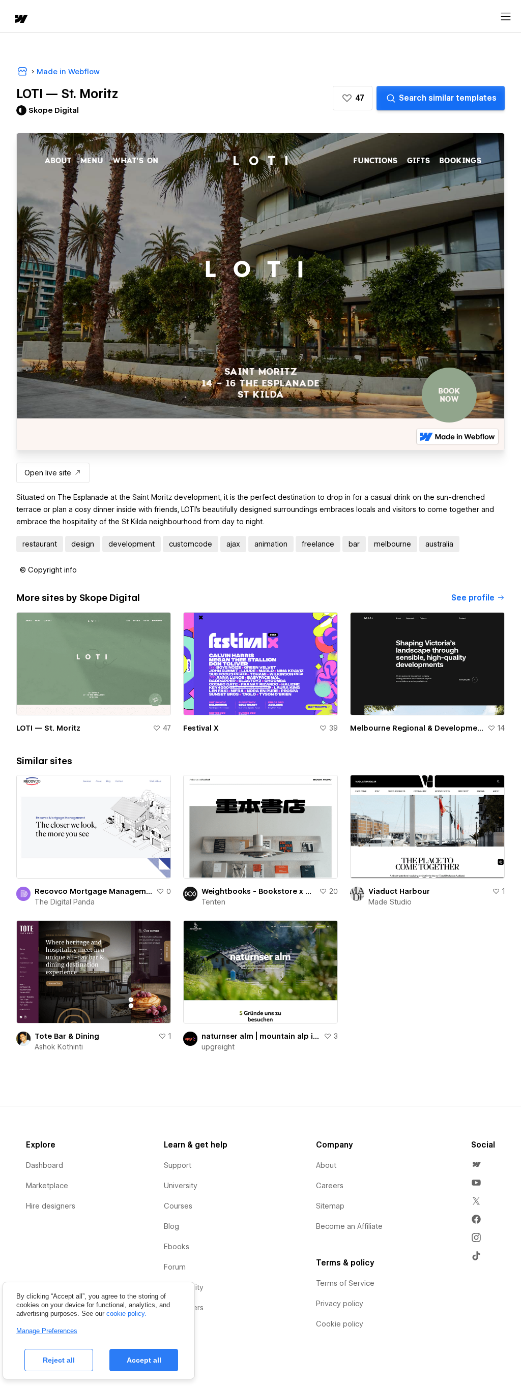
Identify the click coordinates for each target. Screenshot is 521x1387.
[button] (352, 98)
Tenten (213, 902)
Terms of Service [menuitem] (345, 1283)
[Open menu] (506, 16)
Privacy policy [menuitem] (339, 1304)
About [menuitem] (326, 1165)
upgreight (218, 1047)
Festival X (201, 728)
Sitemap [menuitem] (330, 1206)
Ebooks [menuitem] (176, 1247)
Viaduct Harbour (399, 891)
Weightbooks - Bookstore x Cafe (258, 891)
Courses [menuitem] (178, 1206)
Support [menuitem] (177, 1165)
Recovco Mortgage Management (93, 891)
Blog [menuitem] (171, 1226)
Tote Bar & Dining (67, 1036)
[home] (20, 19)
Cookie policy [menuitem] (339, 1324)
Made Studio (390, 902)
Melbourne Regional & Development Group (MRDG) (416, 728)
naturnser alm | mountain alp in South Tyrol (260, 1036)
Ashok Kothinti (59, 1047)
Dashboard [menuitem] (44, 1165)
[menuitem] (476, 1164)
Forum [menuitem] (175, 1267)
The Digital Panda (65, 902)
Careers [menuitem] (329, 1186)
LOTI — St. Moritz (48, 728)
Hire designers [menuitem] (50, 1206)
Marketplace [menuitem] (47, 1186)
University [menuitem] (180, 1186)
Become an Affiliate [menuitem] (349, 1226)
